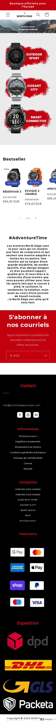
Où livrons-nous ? (28, 436)
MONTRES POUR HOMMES (28, 489)
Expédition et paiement (28, 441)
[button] (8, 14)
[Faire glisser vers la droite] (35, 218)
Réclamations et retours (28, 447)
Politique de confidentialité (28, 458)
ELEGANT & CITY (28, 505)
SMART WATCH (28, 510)
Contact (28, 463)
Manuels (28, 469)
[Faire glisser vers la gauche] (20, 218)
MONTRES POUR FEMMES (28, 495)
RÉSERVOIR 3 (12, 191)
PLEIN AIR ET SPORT (28, 500)
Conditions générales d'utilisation (28, 452)
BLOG (28, 515)
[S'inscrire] (45, 355)
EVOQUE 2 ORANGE (32, 192)
